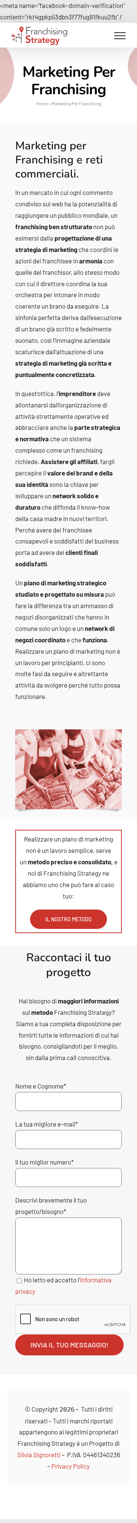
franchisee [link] (57, 261)
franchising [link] (31, 226)
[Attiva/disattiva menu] (120, 35)
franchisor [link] (57, 272)
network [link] (64, 495)
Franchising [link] (59, 873)
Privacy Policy (70, 1466)
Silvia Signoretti (39, 1454)
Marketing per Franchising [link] (50, 152)
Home (42, 103)
